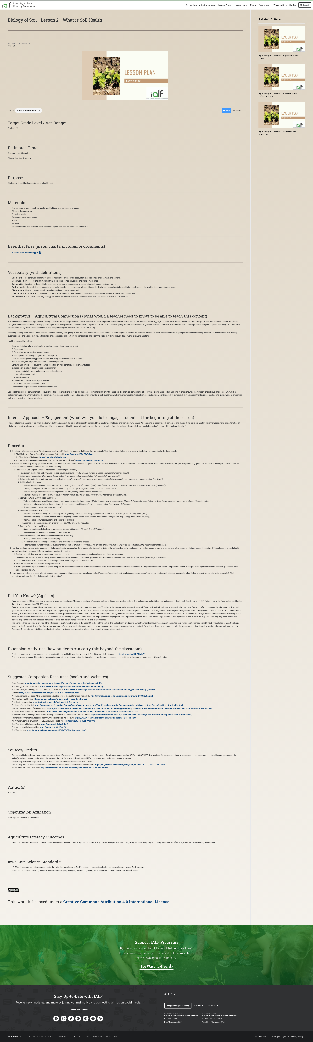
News (253, 5)
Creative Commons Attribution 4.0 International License (116, 901)
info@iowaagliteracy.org (178, 1006)
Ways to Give (280, 5)
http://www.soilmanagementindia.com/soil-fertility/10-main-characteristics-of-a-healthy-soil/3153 (92, 711)
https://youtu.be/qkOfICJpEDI (89, 460)
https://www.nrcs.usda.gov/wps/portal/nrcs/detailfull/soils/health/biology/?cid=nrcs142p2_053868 (109, 689)
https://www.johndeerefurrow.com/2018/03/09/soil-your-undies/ (56, 730)
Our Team (198, 1006)
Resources (97, 1036)
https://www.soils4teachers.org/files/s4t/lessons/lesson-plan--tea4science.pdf (61, 683)
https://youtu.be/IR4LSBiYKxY (131, 654)
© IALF (260, 1036)
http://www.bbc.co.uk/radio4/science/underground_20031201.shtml (122, 696)
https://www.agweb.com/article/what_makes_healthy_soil (60, 699)
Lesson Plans (62, 1036)
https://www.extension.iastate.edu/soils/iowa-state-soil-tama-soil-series (74, 768)
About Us (76, 1036)
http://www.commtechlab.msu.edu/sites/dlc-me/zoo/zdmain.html (49, 693)
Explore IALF (14, 1036)
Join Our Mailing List (78, 1009)
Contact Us (213, 1006)
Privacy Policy (297, 1036)
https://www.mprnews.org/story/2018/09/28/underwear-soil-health (105, 718)
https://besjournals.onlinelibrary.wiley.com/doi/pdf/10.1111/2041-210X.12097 (130, 764)
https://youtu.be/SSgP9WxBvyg (79, 454)
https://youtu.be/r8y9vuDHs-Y (52, 457)
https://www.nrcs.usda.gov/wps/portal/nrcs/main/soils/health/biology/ (72, 686)
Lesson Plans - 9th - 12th (28, 110)
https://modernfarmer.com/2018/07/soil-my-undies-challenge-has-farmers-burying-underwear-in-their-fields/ (141, 714)
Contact (293, 5)
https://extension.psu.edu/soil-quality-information (55, 702)
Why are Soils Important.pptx (25, 252)
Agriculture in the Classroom (200, 5)
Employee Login (279, 1036)
